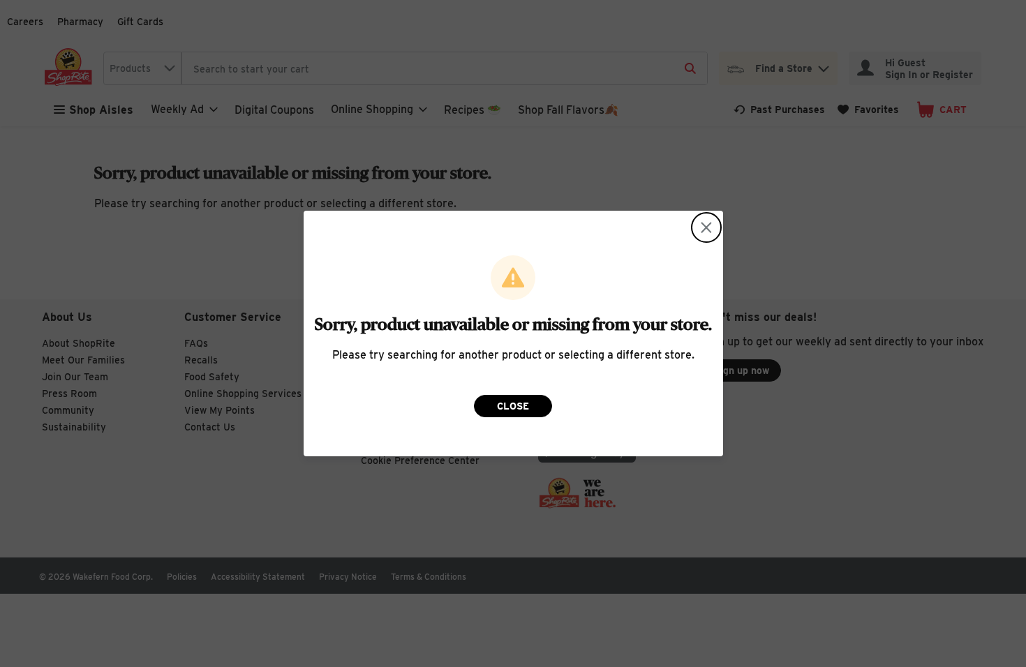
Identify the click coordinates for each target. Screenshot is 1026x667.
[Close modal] (706, 227)
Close (513, 406)
